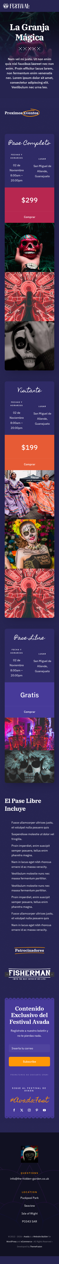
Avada (26, 1236)
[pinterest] (37, 1110)
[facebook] (14, 1110)
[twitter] (22, 1110)
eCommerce (26, 1241)
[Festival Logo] (16, 5)
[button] (7, 974)
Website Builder (40, 1236)
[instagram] (29, 1110)
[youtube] (44, 1110)
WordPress (11, 1241)
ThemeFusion (36, 1246)
